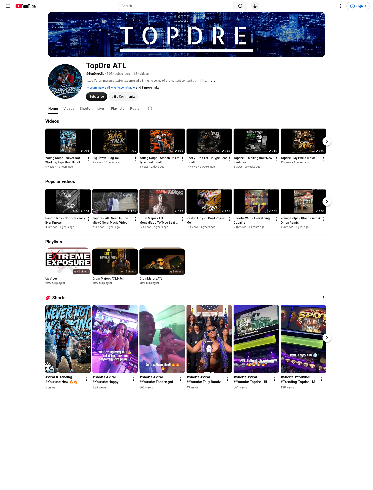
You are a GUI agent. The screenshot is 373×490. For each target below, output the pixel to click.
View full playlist (55, 283)
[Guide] (7, 6)
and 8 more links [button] (147, 87)
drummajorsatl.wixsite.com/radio (112, 87)
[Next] (326, 141)
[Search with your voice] (255, 6)
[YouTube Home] (25, 6)
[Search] (240, 6)
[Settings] (340, 6)
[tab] (53, 108)
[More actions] (88, 158)
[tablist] (186, 108)
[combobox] (177, 6)
